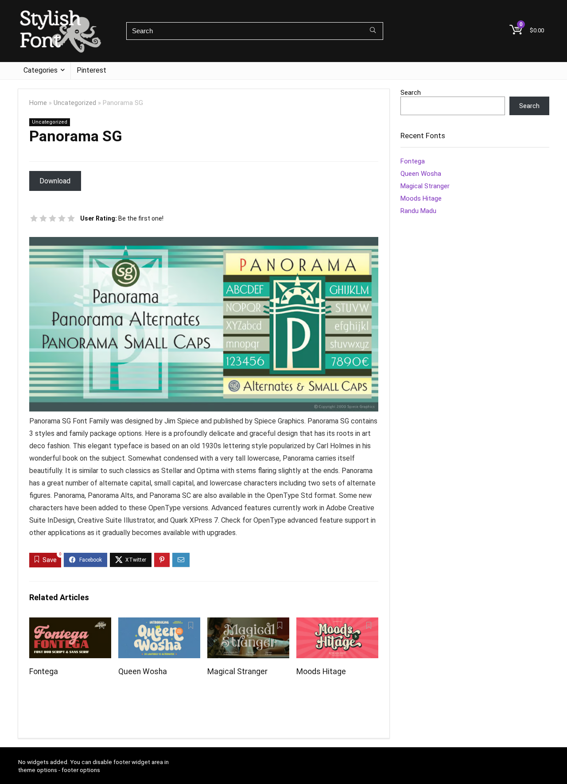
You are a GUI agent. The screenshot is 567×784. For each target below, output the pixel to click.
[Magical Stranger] (248, 623)
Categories (40, 70)
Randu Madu (418, 211)
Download (54, 181)
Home (38, 103)
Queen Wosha (142, 671)
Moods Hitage (321, 671)
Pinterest (91, 70)
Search (410, 93)
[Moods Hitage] (337, 623)
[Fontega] (70, 623)
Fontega (43, 671)
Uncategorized (75, 103)
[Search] (373, 31)
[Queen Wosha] (159, 623)
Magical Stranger (237, 671)
